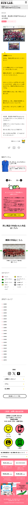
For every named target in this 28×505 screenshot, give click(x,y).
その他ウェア (20, 282)
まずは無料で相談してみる (14, 215)
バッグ (6, 289)
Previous (1, 251)
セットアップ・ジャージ (21, 279)
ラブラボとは (4, 456)
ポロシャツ (4, 21)
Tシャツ (9, 262)
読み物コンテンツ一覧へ (15, 396)
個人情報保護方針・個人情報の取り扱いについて (13, 452)
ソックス (19, 287)
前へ (10, 180)
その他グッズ (20, 284)
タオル (6, 284)
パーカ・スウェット (18, 262)
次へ (17, 180)
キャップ (6, 287)
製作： (6, 262)
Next (27, 251)
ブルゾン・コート (8, 282)
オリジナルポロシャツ (11, 21)
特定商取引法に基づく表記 (14, 500)
